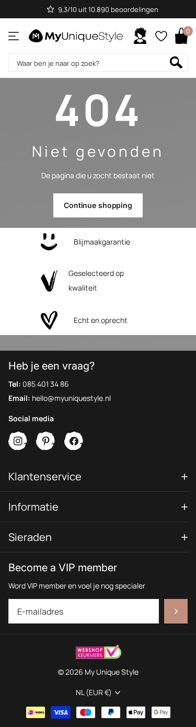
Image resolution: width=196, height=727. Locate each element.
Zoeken (176, 62)
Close (98, 476)
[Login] (140, 36)
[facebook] (74, 441)
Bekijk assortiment (14, 35)
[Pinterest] (45, 441)
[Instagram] (18, 441)
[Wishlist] (161, 36)
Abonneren (176, 611)
